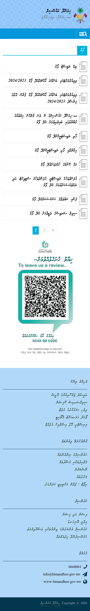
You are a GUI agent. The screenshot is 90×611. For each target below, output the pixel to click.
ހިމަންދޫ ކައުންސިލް (58, 11)
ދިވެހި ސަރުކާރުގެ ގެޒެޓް (73, 410)
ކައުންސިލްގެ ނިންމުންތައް (72, 455)
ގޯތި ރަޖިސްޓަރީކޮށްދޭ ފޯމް (62, 136)
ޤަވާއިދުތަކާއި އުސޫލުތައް (73, 462)
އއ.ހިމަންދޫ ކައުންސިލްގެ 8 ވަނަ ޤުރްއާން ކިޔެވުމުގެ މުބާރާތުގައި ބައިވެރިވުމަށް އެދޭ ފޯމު (45, 119)
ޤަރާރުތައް (81, 477)
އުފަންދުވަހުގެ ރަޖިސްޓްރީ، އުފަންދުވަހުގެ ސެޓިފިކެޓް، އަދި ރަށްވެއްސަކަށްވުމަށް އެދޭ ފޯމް (45, 182)
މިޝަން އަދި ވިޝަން (74, 515)
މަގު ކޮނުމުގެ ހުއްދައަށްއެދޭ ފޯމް (59, 165)
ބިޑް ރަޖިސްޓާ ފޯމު (66, 67)
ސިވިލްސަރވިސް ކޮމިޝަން (71, 403)
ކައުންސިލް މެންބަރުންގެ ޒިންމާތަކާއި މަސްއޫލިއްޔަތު (57, 530)
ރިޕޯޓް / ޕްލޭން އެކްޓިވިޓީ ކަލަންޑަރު (66, 485)
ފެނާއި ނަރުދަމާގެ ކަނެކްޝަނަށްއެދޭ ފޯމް (54, 199)
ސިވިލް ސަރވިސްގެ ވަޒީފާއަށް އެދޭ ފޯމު (53, 213)
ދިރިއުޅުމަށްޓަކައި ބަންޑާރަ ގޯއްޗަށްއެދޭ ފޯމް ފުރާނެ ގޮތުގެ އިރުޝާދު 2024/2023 (44, 98)
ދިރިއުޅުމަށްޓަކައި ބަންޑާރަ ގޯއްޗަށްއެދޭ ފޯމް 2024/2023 (42, 81)
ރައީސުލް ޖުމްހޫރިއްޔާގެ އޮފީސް (69, 395)
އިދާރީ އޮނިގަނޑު (77, 522)
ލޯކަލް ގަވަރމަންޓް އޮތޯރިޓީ (71, 417)
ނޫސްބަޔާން (81, 470)
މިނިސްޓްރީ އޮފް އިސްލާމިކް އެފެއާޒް (66, 425)
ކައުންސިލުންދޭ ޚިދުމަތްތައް (71, 537)
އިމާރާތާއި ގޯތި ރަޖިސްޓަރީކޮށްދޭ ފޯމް (56, 150)
